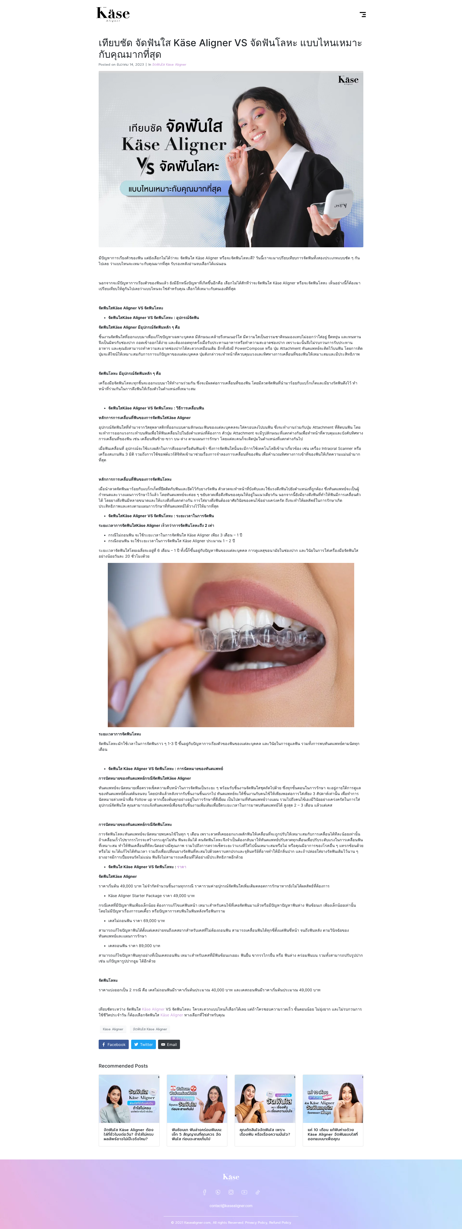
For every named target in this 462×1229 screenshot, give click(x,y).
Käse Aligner (113, 1029)
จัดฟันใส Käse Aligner (169, 64)
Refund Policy (280, 1222)
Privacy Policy (256, 1222)
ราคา (181, 866)
